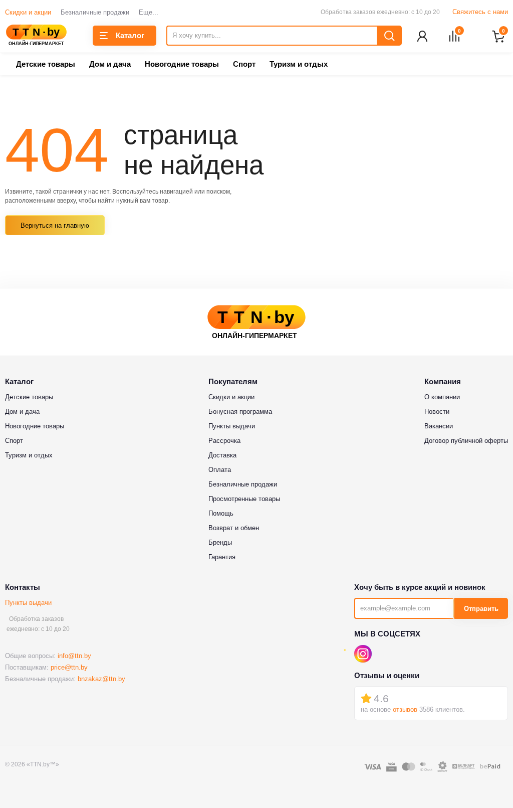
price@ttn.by (69, 667)
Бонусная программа (240, 411)
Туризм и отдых (299, 64)
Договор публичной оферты (466, 440)
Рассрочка (224, 440)
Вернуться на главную (55, 225)
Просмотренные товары (244, 499)
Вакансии (438, 426)
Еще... (148, 12)
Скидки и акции (28, 12)
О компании (442, 397)
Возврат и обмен (233, 528)
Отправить (481, 608)
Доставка (222, 455)
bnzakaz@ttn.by (101, 679)
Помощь (220, 513)
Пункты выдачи (28, 602)
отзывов (405, 709)
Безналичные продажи (95, 12)
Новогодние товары (182, 64)
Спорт (244, 64)
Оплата (219, 469)
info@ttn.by (74, 656)
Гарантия (221, 557)
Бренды (220, 542)
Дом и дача (110, 64)
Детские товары (45, 64)
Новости (436, 411)
